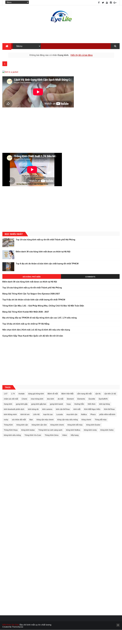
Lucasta (59, 414)
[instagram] (111, 2)
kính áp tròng (104, 404)
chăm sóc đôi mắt (11, 399)
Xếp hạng (75, 435)
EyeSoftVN (103, 399)
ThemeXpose (17, 627)
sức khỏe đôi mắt (19, 420)
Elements (81, 399)
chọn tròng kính (37, 399)
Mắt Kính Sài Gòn (10, 624)
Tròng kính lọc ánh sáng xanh (50, 430)
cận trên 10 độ (110, 394)
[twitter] (103, 2)
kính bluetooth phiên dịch (14, 409)
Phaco (93, 414)
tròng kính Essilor (93, 425)
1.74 (13, 394)
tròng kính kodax (28, 430)
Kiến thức (92, 404)
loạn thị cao (48, 414)
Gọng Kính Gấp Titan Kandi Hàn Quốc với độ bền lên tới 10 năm (32, 336)
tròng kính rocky (90, 430)
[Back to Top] (118, 625)
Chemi (24, 399)
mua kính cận (72, 414)
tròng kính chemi (57, 425)
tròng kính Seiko (107, 430)
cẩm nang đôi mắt (84, 394)
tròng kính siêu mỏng (12, 435)
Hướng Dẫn (79, 404)
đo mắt (60, 399)
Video (64, 435)
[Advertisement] (61, 33)
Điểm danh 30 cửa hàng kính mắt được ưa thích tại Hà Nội (43, 251)
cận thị (98, 394)
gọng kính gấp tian (38, 404)
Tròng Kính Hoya (11, 430)
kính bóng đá (33, 409)
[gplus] (115, 2)
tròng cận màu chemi (45, 420)
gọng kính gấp (22, 404)
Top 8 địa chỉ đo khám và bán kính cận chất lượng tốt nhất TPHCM (47, 263)
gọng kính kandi (56, 404)
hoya (69, 404)
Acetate (21, 394)
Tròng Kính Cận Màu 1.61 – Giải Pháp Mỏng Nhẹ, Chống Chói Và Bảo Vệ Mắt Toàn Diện (43, 305)
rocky (6, 420)
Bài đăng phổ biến (32, 277)
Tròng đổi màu (101, 420)
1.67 (5, 394)
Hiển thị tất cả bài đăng (82, 55)
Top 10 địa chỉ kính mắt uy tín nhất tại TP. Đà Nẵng (25, 324)
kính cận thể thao (63, 409)
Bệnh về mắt (53, 394)
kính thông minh (10, 414)
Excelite (92, 399)
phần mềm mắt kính (107, 414)
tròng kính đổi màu (75, 425)
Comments (90, 277)
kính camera (47, 409)
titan (31, 420)
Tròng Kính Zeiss (51, 435)
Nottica (84, 414)
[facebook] (99, 2)
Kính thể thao (109, 409)
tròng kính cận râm (39, 425)
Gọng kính (8, 404)
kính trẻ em (25, 414)
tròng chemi (86, 420)
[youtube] (107, 2)
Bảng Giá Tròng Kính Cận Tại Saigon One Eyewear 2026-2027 (31, 293)
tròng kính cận (22, 425)
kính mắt (76, 409)
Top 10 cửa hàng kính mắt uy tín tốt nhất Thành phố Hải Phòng (45, 239)
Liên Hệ (36, 414)
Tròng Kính (8, 425)
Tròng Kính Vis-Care (33, 435)
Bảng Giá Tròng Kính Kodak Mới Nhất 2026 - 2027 (25, 312)
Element (70, 399)
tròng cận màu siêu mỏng (67, 420)
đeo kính (50, 399)
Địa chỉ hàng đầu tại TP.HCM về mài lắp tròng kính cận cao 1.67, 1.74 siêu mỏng (39, 317)
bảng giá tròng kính (36, 394)
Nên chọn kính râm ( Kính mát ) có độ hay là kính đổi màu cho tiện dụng (36, 329)
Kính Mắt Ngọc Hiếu (92, 409)
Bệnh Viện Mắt (67, 394)
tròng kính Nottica (73, 430)
